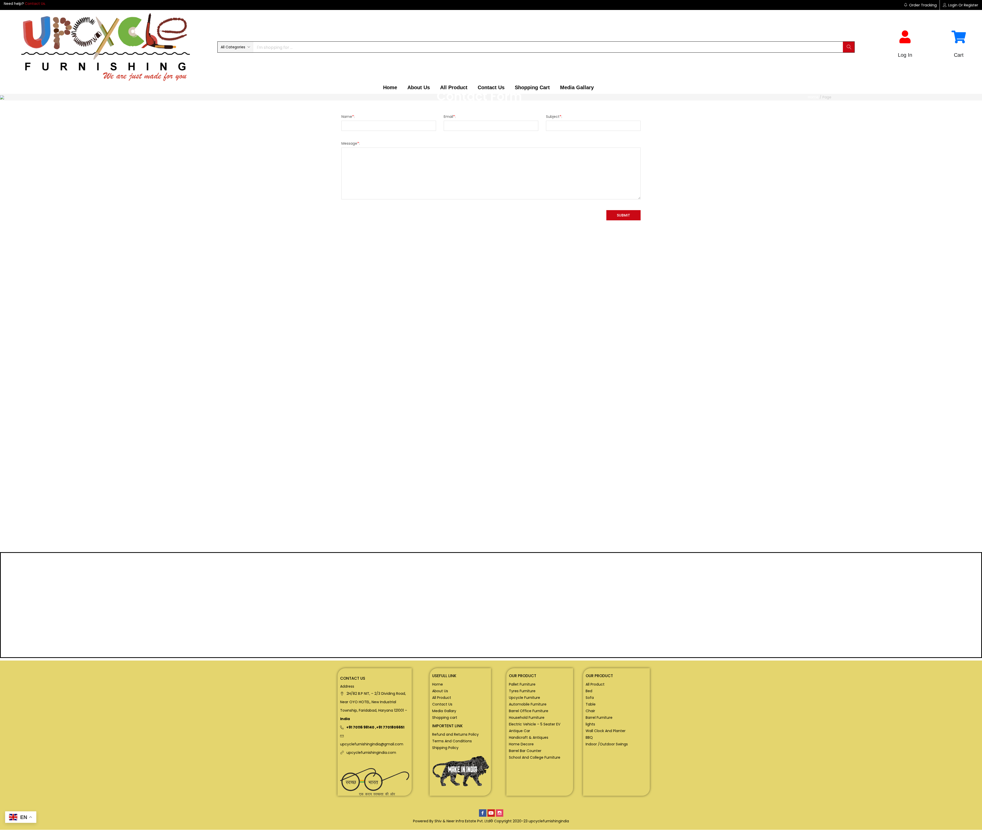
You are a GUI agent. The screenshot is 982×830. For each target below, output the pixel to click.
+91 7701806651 (390, 727)
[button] (235, 47)
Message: (350, 143)
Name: (348, 116)
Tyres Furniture (522, 690)
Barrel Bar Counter (525, 750)
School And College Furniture (534, 757)
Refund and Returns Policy (455, 734)
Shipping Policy (445, 747)
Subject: (554, 116)
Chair (590, 710)
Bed (589, 690)
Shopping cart (532, 87)
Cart (959, 55)
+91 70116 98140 (360, 727)
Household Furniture (526, 717)
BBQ (589, 737)
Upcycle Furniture (524, 697)
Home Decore (521, 744)
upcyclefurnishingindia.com (371, 752)
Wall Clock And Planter (606, 730)
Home (390, 87)
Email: (450, 116)
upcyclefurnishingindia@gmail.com (371, 744)
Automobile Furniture (527, 704)
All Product (453, 87)
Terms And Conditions (452, 741)
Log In (905, 55)
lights (590, 724)
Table (591, 704)
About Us (418, 87)
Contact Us (491, 87)
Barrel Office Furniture (528, 710)
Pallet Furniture (522, 684)
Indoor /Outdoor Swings (607, 744)
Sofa (590, 697)
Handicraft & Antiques (528, 737)
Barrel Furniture (599, 717)
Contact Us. (35, 3)
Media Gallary (577, 87)
